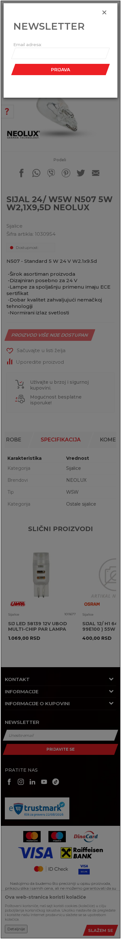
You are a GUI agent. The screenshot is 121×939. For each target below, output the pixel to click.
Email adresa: (27, 44)
